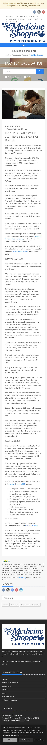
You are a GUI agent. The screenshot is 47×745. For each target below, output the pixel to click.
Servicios (5, 679)
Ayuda (16, 16)
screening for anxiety (20, 251)
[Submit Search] (40, 71)
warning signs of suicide (17, 484)
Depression (14, 605)
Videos (30, 77)
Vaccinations (6, 686)
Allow (10, 740)
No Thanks (25, 740)
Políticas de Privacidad (10, 700)
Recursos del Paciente (20, 55)
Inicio (7, 55)
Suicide (5, 605)
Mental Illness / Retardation (30, 605)
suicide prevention (31, 526)
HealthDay (22, 578)
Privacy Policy (39, 740)
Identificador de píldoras (29, 16)
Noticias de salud (14, 77)
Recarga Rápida (11, 19)
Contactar (5, 689)
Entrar (15, 22)
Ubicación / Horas (26, 19)
